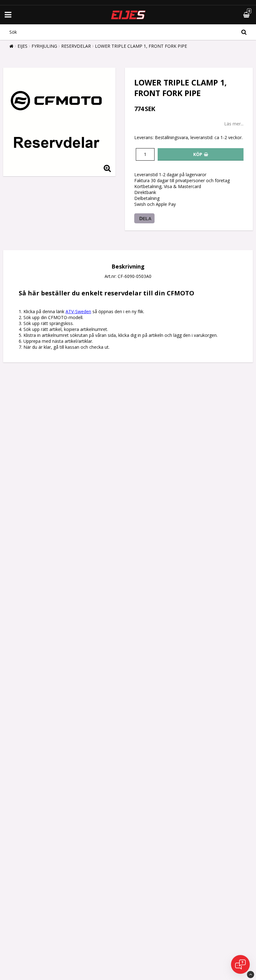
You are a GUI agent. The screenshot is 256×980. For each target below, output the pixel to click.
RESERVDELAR (76, 46)
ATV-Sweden (78, 311)
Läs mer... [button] (234, 124)
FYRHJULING (44, 46)
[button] (231, 14)
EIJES (22, 46)
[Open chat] (240, 964)
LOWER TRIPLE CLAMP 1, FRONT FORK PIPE (141, 46)
